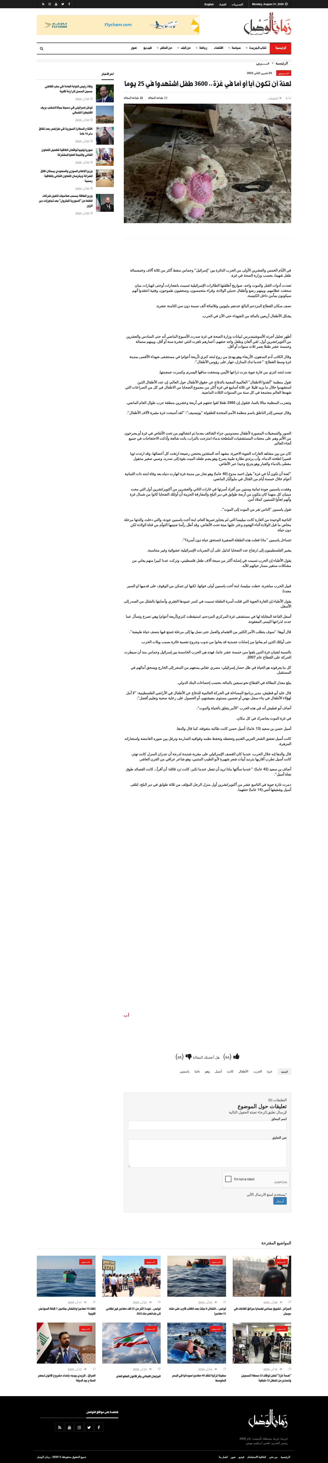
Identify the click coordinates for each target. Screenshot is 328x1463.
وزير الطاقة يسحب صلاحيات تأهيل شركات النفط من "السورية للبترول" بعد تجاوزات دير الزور (66, 201)
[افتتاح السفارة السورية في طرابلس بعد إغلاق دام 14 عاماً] (105, 143)
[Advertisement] (207, 254)
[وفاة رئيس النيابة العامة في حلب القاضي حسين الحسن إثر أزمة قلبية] (105, 101)
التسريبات (237, 4)
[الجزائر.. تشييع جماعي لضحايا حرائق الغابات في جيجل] (262, 1295)
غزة (269, 1071)
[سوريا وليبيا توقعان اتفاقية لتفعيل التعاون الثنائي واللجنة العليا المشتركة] (105, 164)
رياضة (203, 48)
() (228, 1056)
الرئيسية (280, 48)
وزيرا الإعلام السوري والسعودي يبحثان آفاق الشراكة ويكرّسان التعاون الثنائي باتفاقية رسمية (66, 176)
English (209, 4)
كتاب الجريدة (257, 48)
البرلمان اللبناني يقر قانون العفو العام (138, 1377)
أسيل (218, 1071)
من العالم (166, 48)
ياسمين (184, 1071)
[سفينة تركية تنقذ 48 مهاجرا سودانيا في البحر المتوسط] (196, 1362)
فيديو (147, 48)
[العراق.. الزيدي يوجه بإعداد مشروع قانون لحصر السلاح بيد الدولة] (66, 1362)
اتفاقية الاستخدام (256, 1457)
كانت (230, 1071)
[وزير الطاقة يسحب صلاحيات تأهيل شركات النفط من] (105, 210)
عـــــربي (263, 63)
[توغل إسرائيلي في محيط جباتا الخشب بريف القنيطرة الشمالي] (105, 122)
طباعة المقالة (131, 98)
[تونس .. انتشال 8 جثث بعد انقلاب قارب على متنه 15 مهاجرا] (196, 1295)
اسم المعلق (279, 1118)
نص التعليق (279, 1137)
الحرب (257, 1071)
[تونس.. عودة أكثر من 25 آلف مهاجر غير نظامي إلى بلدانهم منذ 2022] (131, 1295)
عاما (197, 1071)
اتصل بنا (223, 1457)
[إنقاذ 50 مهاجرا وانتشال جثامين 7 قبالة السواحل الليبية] (66, 1295)
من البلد (186, 48)
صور (134, 48)
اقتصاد (222, 4)
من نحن (273, 1457)
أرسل (280, 1201)
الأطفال (243, 1071)
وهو (207, 1071)
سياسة (236, 48)
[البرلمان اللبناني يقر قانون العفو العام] (131, 1362)
